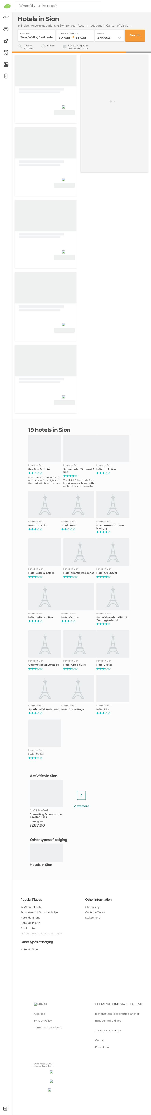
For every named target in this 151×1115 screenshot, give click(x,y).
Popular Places (31, 899)
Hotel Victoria (70, 617)
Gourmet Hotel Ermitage (43, 664)
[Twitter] (40, 1058)
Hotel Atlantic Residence (78, 573)
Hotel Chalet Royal (72, 709)
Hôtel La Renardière (40, 617)
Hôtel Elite (102, 709)
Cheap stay (92, 907)
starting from (37, 821)
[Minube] (7, 6)
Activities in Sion (43, 776)
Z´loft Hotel (68, 525)
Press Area (102, 1047)
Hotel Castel (36, 754)
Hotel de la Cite (37, 525)
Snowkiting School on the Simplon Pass (46, 815)
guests (100, 32)
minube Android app (108, 1020)
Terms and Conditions (48, 1027)
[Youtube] (50, 1058)
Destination (25, 32)
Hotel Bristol (104, 664)
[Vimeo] (45, 1058)
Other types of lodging (36, 942)
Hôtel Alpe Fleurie (74, 664)
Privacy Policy (43, 1020)
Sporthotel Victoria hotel (43, 709)
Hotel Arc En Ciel (106, 573)
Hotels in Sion (41, 865)
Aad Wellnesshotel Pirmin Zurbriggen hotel (112, 619)
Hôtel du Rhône (106, 469)
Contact (100, 1040)
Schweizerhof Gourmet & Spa (78, 470)
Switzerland (92, 917)
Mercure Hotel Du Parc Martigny (110, 527)
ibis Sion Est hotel (39, 469)
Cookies (39, 1013)
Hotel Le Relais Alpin (41, 573)
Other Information (98, 899)
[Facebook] (35, 1058)
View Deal (64, 112)
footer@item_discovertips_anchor (117, 1013)
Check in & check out (68, 32)
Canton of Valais (95, 912)
